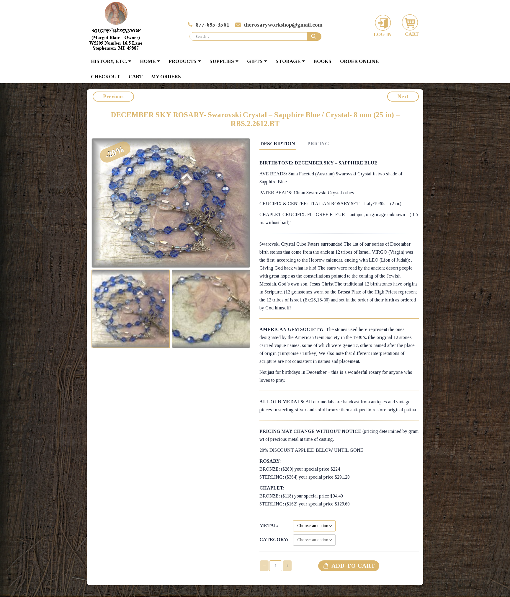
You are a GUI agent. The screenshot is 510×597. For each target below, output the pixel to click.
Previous (113, 97)
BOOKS (322, 61)
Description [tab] (277, 143)
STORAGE (288, 61)
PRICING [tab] (318, 143)
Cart (136, 76)
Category (273, 539)
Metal (268, 525)
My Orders (166, 76)
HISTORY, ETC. (109, 61)
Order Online (359, 61)
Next (403, 97)
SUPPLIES (222, 61)
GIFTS (255, 61)
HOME (148, 61)
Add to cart (353, 565)
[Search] (314, 36)
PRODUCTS (183, 61)
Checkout (105, 76)
